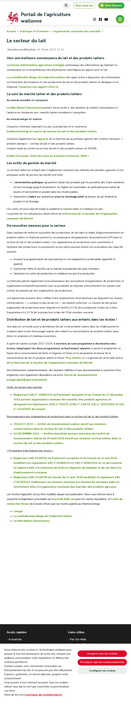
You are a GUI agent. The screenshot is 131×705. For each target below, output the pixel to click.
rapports (42, 139)
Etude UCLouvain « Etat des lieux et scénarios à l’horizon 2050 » (48, 156)
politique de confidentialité (44, 695)
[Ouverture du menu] (120, 19)
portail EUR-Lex (64, 499)
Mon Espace (113, 5)
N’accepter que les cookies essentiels (102, 662)
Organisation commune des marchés (77, 31)
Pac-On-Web (78, 639)
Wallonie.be (84, 5)
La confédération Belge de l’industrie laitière (36, 77)
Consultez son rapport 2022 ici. (38, 87)
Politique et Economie (34, 31)
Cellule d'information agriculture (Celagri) (37, 65)
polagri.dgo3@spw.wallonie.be (27, 380)
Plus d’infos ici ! (75, 358)
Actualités (15, 639)
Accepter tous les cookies (102, 653)
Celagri (18, 511)
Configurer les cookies (102, 670)
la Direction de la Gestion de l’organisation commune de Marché (51, 363)
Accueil (11, 31)
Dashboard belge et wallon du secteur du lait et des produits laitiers (52, 131)
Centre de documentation (80, 375)
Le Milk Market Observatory (25, 108)
